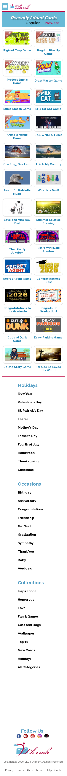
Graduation (27, 534)
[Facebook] (20, 735)
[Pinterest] (26, 735)
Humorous (26, 599)
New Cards (26, 650)
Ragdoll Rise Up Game (48, 52)
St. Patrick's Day (30, 410)
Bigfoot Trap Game (17, 50)
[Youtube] (33, 735)
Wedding (25, 568)
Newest (52, 23)
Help (49, 770)
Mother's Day (28, 427)
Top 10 (23, 642)
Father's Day (27, 436)
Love (21, 608)
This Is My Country (48, 164)
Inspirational (27, 591)
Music (39, 770)
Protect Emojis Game (17, 81)
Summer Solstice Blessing (48, 221)
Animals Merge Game (17, 136)
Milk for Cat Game (48, 109)
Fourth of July (28, 444)
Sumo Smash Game (17, 109)
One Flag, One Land (17, 164)
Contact (59, 770)
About (30, 770)
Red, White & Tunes (48, 135)
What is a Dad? (48, 190)
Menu (5, 6)
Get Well (24, 526)
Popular (33, 23)
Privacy (9, 770)
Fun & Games (28, 616)
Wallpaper (26, 633)
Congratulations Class (48, 280)
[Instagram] (40, 735)
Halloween (26, 453)
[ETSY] (47, 735)
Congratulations (30, 509)
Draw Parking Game (48, 337)
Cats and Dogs (29, 625)
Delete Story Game (17, 367)
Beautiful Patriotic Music (17, 192)
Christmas (26, 470)
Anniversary (27, 501)
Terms (20, 770)
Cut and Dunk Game (17, 339)
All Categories (29, 667)
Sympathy (26, 543)
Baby (22, 560)
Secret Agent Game (17, 278)
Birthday (24, 492)
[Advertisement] (33, 701)
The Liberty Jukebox (17, 251)
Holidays (24, 659)
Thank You (26, 551)
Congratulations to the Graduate (17, 309)
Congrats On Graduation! (48, 309)
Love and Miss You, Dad (17, 221)
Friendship (26, 518)
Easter (23, 419)
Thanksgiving (28, 461)
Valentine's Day (30, 402)
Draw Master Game (48, 80)
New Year (25, 393)
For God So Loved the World (48, 368)
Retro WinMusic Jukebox (48, 249)
